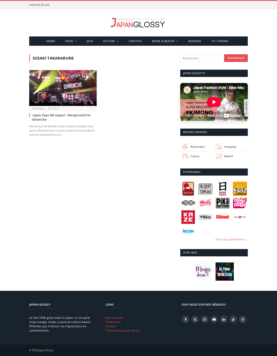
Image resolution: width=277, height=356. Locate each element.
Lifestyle (135, 41)
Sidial (40, 108)
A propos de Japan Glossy (122, 330)
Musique (194, 41)
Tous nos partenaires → (231, 239)
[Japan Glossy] (138, 22)
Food (69, 41)
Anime (50, 41)
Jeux (90, 41)
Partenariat (113, 322)
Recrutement (114, 318)
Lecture (109, 41)
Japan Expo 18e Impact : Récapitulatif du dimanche (61, 117)
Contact (110, 326)
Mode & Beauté (163, 41)
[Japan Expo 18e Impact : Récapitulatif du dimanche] (63, 88)
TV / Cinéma (219, 41)
